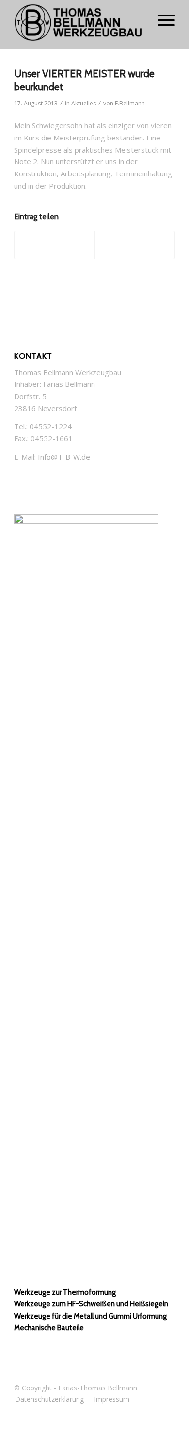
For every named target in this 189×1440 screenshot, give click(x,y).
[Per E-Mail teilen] (134, 245)
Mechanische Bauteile (49, 1327)
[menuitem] (138, 19)
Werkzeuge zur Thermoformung (65, 1292)
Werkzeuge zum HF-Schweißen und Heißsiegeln (91, 1304)
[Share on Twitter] (54, 245)
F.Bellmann (130, 103)
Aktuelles (83, 103)
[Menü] (161, 19)
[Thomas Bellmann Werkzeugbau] (78, 24)
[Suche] (138, 19)
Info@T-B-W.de (64, 457)
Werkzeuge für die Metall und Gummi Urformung (90, 1316)
